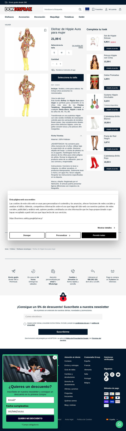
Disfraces (9, 17)
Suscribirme (63, 332)
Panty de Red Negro (110, 137)
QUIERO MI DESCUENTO (30, 418)
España (87, 361)
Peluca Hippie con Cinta (110, 56)
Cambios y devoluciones (69, 375)
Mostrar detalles (105, 228)
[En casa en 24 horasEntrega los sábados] (33, 278)
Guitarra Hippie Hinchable (111, 96)
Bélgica (87, 383)
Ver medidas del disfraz (77, 46)
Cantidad (55, 59)
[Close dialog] (55, 357)
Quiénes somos (70, 401)
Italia (86, 374)
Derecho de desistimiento (69, 383)
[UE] (87, 9)
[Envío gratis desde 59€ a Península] (13, 278)
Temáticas (69, 17)
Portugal (87, 378)
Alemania (88, 370)
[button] (120, 9)
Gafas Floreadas (111, 75)
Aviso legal (69, 419)
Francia (87, 365)
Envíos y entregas (71, 365)
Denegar (27, 235)
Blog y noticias (70, 405)
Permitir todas (99, 235)
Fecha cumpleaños (17, 405)
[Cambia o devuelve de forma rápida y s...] (72, 278)
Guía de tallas (69, 370)
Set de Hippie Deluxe (110, 37)
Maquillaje (54, 17)
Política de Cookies (84, 419)
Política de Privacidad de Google (77, 338)
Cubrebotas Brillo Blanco (112, 117)
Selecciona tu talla (67, 77)
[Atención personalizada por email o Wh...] (53, 278)
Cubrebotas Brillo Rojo (112, 157)
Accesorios (24, 17)
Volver (8, 25)
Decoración (39, 17)
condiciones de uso (82, 323)
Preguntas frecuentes (68, 394)
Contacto (67, 361)
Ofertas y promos (71, 389)
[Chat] (119, 424)
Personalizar (61, 235)
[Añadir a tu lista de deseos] (45, 30)
